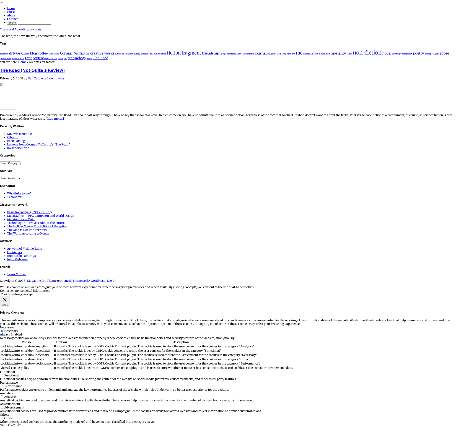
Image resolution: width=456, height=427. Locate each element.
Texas (89, 59)
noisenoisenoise (18, 148)
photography (406, 54)
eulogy (137, 54)
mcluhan (291, 54)
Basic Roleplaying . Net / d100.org (29, 212)
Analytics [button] (6, 393)
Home (11, 8)
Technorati (14, 197)
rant (28, 58)
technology (77, 58)
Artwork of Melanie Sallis (24, 248)
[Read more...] (55, 118)
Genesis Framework (75, 280)
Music (349, 54)
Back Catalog (16, 141)
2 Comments (55, 78)
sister (60, 59)
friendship (210, 53)
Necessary (11, 331)
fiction (174, 53)
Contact (12, 19)
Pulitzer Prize (18, 59)
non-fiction (367, 52)
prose (444, 53)
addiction (4, 54)
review (38, 58)
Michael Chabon (310, 54)
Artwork (16, 53)
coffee (43, 53)
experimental (147, 54)
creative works (102, 53)
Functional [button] (7, 372)
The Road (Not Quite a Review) (32, 70)
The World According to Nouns (20, 29)
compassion (53, 54)
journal (261, 53)
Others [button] (4, 414)
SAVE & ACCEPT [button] (11, 425)
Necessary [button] (7, 327)
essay (130, 54)
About (11, 15)
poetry (418, 53)
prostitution (5, 59)
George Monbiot (227, 54)
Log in (111, 280)
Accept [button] (28, 294)
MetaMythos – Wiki (21, 219)
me (299, 53)
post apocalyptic (432, 54)
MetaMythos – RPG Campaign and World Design (40, 215)
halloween (240, 54)
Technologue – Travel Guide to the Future (35, 223)
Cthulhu (12, 137)
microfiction (324, 54)
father (163, 54)
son (65, 59)
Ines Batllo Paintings (21, 255)
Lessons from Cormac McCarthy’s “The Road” (38, 144)
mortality (338, 53)
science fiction (50, 59)
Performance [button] (9, 382)
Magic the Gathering (276, 54)
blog (33, 53)
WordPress (97, 280)
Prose (11, 12)
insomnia (249, 54)
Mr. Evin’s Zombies (20, 134)
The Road (100, 58)
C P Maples (14, 252)
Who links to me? (19, 193)
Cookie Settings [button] (11, 294)
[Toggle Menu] (1, 2)
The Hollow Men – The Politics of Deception (37, 226)
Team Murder (16, 274)
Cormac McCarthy (75, 53)
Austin (26, 54)
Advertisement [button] (10, 404)
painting (396, 54)
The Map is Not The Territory (27, 230)
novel (386, 53)
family (157, 54)
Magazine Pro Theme (41, 280)
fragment (191, 53)
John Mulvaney (17, 259)
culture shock (121, 54)
